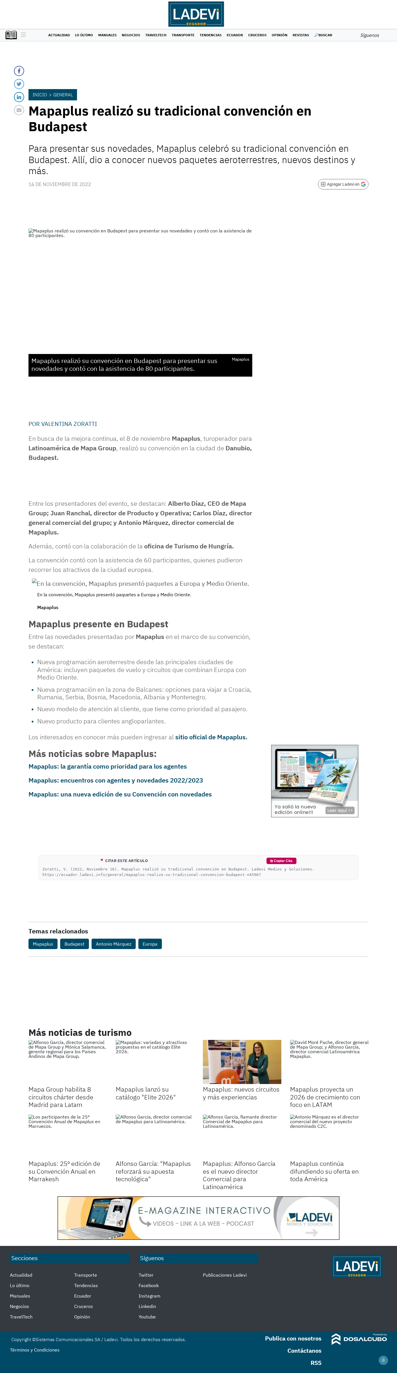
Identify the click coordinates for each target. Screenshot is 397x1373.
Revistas (301, 35)
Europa (150, 944)
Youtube (147, 1317)
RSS (316, 1363)
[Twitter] (19, 84)
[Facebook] (19, 71)
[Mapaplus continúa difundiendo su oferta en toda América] (329, 1136)
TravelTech (156, 35)
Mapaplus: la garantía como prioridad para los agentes (107, 766)
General (63, 94)
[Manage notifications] (383, 1360)
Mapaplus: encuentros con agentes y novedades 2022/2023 (115, 780)
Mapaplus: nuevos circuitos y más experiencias (241, 1093)
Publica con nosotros (293, 1338)
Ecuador (235, 35)
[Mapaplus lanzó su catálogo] (155, 1062)
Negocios (131, 35)
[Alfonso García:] (155, 1136)
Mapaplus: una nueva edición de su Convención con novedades (120, 794)
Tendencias (210, 35)
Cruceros (257, 35)
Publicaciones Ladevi (225, 1275)
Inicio (40, 94)
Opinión (279, 35)
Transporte (183, 35)
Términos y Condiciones (35, 1350)
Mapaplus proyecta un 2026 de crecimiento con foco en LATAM (325, 1097)
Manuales (107, 35)
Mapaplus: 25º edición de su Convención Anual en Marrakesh (64, 1171)
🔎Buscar (323, 35)
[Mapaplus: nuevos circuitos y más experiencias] (242, 1062)
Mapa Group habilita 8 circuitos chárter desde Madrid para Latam (60, 1097)
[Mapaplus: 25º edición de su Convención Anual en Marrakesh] (67, 1136)
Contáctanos (304, 1350)
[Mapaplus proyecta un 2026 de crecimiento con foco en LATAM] (329, 1062)
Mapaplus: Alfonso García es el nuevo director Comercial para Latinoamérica (239, 1174)
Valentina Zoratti (69, 424)
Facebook (149, 1285)
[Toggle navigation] (22, 35)
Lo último (84, 35)
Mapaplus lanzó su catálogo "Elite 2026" (146, 1093)
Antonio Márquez (113, 944)
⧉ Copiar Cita (281, 861)
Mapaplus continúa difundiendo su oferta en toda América (324, 1171)
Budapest (75, 944)
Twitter (146, 1275)
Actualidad (59, 35)
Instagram (149, 1296)
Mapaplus (43, 944)
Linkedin (147, 1306)
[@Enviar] (19, 110)
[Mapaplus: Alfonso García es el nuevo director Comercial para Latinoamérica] (242, 1136)
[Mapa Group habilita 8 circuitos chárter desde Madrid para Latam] (67, 1062)
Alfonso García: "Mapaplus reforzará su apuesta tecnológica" (153, 1171)
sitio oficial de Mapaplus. (211, 737)
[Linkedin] (19, 97)
